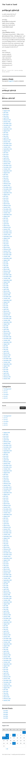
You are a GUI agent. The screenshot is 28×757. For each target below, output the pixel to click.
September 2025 (7, 129)
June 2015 (5, 347)
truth (5, 70)
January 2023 (6, 185)
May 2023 (5, 178)
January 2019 (6, 273)
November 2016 (7, 318)
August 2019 (6, 260)
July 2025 (5, 132)
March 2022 (6, 203)
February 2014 (7, 376)
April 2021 (6, 223)
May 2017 (5, 307)
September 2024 (7, 149)
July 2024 (5, 152)
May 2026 (5, 116)
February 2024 (7, 161)
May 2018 (5, 287)
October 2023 (6, 169)
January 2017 (6, 314)
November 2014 (7, 360)
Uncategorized (7, 389)
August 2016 (6, 324)
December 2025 (7, 123)
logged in (11, 81)
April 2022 (6, 201)
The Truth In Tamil (9, 4)
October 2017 (6, 298)
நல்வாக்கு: (16, 70)
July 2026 (5, 112)
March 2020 (6, 247)
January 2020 (6, 251)
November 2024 (7, 145)
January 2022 (6, 207)
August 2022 (6, 194)
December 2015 (7, 336)
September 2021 (7, 214)
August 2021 (6, 216)
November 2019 (7, 254)
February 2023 (7, 183)
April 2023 (6, 180)
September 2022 (7, 192)
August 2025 (6, 130)
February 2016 (7, 333)
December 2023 (7, 165)
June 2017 (5, 305)
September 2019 (7, 258)
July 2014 (5, 367)
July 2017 (5, 304)
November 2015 (7, 338)
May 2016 (5, 327)
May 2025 (5, 136)
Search (4, 405)
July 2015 (5, 345)
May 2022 (5, 200)
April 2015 (6, 351)
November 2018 (7, 276)
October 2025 (6, 127)
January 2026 (6, 121)
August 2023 (6, 172)
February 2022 (7, 205)
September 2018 (7, 280)
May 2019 (5, 265)
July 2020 (5, 240)
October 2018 (6, 278)
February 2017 (7, 313)
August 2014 (6, 366)
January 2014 (6, 378)
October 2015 (6, 340)
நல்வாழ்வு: (4, 71)
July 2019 (5, 262)
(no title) (5, 710)
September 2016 (7, 322)
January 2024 (6, 163)
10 (3, 738)
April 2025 (6, 138)
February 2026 (7, 119)
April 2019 (6, 267)
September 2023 (7, 171)
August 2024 (6, 150)
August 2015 (6, 344)
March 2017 (6, 311)
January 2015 (6, 356)
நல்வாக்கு (5, 390)
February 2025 (7, 140)
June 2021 (5, 220)
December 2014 (7, 358)
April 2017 (6, 309)
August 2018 (6, 282)
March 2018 (6, 291)
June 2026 (6, 114)
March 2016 (6, 331)
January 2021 (6, 229)
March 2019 (6, 269)
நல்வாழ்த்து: (21, 70)
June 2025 (5, 134)
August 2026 (6, 110)
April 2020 (6, 245)
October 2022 (6, 191)
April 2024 (6, 158)
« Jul (7, 748)
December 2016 (7, 316)
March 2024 (6, 160)
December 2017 (7, 296)
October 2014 (6, 362)
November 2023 (7, 167)
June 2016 (5, 325)
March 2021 (6, 225)
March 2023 (6, 181)
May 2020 (6, 243)
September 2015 (7, 342)
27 (14, 743)
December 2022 (7, 187)
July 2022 (5, 196)
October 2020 (6, 234)
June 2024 (6, 154)
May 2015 (5, 349)
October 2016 (6, 320)
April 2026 (6, 118)
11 (7, 738)
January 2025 (6, 141)
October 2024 (6, 147)
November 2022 (7, 189)
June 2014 (5, 369)
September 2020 (7, 236)
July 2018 (5, 284)
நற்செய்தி (7, 71)
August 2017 (6, 302)
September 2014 (7, 364)
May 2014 (5, 371)
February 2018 (7, 293)
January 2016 (6, 335)
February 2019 (7, 271)
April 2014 (6, 373)
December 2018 (7, 274)
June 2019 (5, 263)
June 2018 (5, 285)
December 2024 (7, 143)
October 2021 (6, 212)
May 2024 (5, 156)
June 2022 (5, 198)
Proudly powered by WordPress (18, 754)
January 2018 (6, 294)
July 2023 (5, 174)
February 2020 (7, 249)
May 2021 (5, 222)
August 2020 (6, 238)
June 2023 (5, 176)
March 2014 (6, 375)
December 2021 (7, 209)
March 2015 (6, 353)
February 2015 (7, 355)
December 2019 (7, 253)
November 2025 (7, 125)
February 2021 (7, 227)
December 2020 (7, 231)
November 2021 (7, 211)
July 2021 (5, 218)
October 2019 (6, 256)
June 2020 (6, 242)
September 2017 (7, 300)
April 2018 (6, 289)
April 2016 (6, 329)
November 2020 (7, 232)
